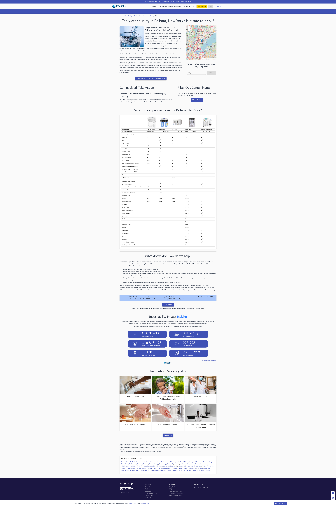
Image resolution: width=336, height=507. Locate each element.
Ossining (138, 468)
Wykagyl (189, 470)
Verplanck (175, 470)
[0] (193, 6)
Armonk (128, 462)
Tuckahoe (163, 470)
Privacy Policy (133, 503)
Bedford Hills (141, 462)
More (189, 1)
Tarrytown (148, 470)
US (134, 16)
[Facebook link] (121, 484)
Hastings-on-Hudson (193, 464)
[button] (201, 40)
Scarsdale (207, 468)
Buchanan (166, 462)
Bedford (134, 462)
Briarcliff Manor (151, 462)
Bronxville (160, 462)
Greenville (170, 464)
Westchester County (148, 16)
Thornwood (155, 470)
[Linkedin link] (125, 484)
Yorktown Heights (204, 470)
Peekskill (144, 468)
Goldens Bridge (153, 464)
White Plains (182, 470)
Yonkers (195, 470)
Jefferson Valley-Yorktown (139, 466)
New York (138, 16)
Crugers (211, 462)
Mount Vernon (206, 466)
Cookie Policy (145, 503)
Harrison (176, 464)
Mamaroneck (182, 466)
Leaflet (204, 59)
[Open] (204, 73)
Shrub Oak (131, 470)
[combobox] (196, 73)
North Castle (131, 468)
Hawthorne (203, 464)
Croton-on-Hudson (202, 462)
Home (121, 16)
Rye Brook (200, 468)
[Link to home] (132, 488)
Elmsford (139, 464)
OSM (209, 59)
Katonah (150, 466)
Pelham (150, 468)
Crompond (192, 462)
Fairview (145, 464)
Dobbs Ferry (124, 464)
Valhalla (168, 470)
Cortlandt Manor (183, 462)
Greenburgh (162, 464)
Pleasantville (166, 468)
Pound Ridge (183, 468)
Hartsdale (183, 464)
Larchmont (166, 466)
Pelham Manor (157, 468)
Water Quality (128, 16)
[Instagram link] (132, 484)
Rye (195, 468)
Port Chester (175, 468)
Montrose (190, 466)
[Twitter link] (128, 484)
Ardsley (123, 462)
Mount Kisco (197, 466)
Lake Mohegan (157, 466)
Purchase (190, 468)
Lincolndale (173, 466)
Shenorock (124, 470)
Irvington (127, 466)
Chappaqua (173, 462)
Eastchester (132, 464)
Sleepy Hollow (140, 470)
